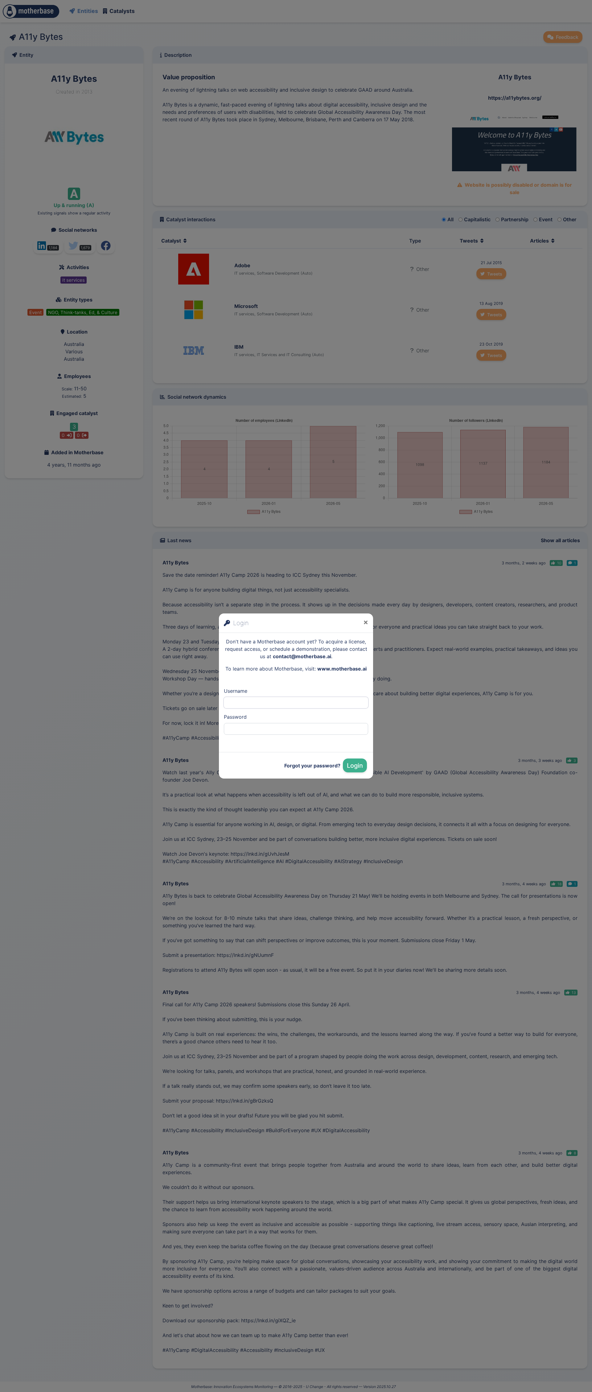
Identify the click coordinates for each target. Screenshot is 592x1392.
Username (235, 691)
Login (355, 765)
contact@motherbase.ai (302, 656)
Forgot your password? (312, 765)
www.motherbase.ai (342, 669)
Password (235, 717)
